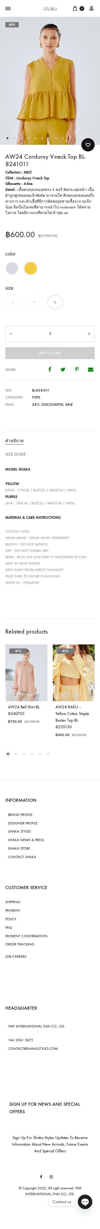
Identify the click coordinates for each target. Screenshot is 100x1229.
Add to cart (50, 353)
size (9, 288)
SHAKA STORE (19, 848)
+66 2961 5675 (20, 1040)
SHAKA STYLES (19, 831)
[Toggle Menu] (8, 9)
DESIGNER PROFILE (23, 823)
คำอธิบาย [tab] (14, 440)
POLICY (10, 919)
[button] (12, 268)
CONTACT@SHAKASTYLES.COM (33, 1048)
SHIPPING (12, 902)
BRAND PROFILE (20, 814)
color (10, 254)
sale (69, 404)
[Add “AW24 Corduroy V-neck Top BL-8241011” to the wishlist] (88, 144)
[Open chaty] (85, 1202)
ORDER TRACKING (19, 944)
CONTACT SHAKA (22, 857)
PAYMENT (12, 910)
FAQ (8, 927)
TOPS (36, 397)
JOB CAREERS (15, 956)
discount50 (52, 404)
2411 (35, 404)
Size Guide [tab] (15, 454)
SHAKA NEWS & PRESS (26, 840)
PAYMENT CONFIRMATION (26, 936)
